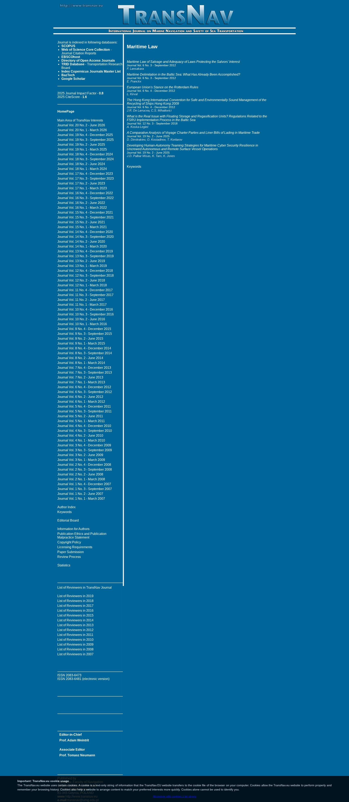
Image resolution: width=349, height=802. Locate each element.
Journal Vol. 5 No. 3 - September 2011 (84, 411)
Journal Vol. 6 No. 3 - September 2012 (84, 392)
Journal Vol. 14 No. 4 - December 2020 (85, 232)
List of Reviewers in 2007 (75, 654)
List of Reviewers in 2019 (75, 596)
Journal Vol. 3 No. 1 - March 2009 (81, 460)
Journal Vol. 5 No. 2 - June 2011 (80, 416)
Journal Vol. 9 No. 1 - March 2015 (81, 343)
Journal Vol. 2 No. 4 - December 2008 (84, 464)
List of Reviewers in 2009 (75, 644)
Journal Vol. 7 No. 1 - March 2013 (81, 382)
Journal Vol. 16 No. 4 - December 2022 (85, 193)
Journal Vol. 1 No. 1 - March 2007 (81, 498)
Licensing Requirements (74, 547)
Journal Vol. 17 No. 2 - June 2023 (81, 183)
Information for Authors (73, 529)
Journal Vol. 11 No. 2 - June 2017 (81, 299)
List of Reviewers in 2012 (75, 630)
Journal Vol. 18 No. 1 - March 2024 (82, 169)
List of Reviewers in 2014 (75, 620)
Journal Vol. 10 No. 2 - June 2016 (81, 319)
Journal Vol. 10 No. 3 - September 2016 (85, 314)
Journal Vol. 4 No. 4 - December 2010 (84, 426)
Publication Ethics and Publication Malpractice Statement (81, 535)
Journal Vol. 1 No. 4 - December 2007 (84, 484)
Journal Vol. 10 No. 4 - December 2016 (85, 309)
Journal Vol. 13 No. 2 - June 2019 (81, 261)
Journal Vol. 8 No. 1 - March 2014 (81, 363)
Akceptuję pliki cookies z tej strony (174, 796)
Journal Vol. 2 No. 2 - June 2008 (80, 474)
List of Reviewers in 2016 (75, 610)
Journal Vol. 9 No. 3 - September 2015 (84, 333)
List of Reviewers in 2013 (75, 625)
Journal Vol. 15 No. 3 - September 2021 (85, 217)
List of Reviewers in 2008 (75, 649)
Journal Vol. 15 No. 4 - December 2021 (85, 212)
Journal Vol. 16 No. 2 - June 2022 (81, 202)
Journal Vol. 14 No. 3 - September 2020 (85, 236)
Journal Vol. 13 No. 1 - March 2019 (82, 266)
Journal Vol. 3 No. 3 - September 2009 (84, 450)
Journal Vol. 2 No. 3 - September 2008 (84, 469)
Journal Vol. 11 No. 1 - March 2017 (82, 304)
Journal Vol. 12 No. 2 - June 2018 (81, 280)
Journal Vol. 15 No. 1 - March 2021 (82, 227)
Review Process (69, 557)
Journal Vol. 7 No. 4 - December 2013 (84, 367)
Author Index (66, 507)
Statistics (63, 565)
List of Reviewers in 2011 (75, 635)
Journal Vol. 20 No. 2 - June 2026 (81, 125)
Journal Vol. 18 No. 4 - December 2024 (85, 154)
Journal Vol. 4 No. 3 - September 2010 (84, 430)
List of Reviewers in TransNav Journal (84, 587)
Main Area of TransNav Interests (80, 120)
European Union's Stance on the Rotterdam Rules (162, 87)
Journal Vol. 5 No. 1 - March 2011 (81, 421)
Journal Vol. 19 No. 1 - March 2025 (82, 149)
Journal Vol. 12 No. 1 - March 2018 (82, 285)
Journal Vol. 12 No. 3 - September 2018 (85, 275)
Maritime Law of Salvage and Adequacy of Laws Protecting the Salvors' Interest (183, 61)
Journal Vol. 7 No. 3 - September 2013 (84, 372)
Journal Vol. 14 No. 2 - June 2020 (81, 241)
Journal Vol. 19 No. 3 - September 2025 (85, 139)
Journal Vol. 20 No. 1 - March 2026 (82, 130)
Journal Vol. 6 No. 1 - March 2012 (81, 401)
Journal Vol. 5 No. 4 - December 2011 (84, 406)
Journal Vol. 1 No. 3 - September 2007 (84, 489)
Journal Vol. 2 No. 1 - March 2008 (81, 479)
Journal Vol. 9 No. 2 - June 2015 (80, 338)
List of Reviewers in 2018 (75, 601)
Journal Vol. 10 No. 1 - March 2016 (82, 324)
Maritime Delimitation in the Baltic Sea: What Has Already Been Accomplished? (183, 74)
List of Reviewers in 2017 (75, 605)
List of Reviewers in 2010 (75, 639)
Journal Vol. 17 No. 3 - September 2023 (85, 178)
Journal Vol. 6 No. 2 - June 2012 (80, 396)
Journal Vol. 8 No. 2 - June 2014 (80, 358)
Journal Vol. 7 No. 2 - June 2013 (80, 377)
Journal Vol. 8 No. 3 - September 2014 (84, 353)
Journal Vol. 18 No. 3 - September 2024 (85, 159)
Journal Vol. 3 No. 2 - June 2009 (80, 455)
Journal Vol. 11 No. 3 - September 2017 (85, 295)
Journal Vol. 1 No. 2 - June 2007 (80, 493)
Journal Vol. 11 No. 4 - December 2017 (85, 290)
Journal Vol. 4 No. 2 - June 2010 (80, 435)
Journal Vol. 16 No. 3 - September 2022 (85, 198)
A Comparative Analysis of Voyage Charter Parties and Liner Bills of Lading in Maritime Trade (193, 132)
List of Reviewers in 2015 (75, 615)
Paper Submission (70, 552)
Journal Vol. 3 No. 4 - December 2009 (84, 445)
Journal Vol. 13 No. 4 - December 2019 (85, 251)
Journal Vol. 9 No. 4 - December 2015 (84, 329)
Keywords (64, 512)
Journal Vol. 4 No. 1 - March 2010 (81, 440)
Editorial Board (68, 520)
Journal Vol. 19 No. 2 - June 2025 (81, 144)
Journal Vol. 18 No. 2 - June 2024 (81, 164)
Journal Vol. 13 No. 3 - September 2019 (85, 256)
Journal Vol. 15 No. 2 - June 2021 (81, 222)
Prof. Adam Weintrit (74, 740)
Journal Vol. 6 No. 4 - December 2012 (84, 387)
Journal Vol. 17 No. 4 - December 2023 (85, 173)
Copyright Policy (69, 542)
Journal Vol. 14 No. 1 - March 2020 (82, 246)
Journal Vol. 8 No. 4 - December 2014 (84, 348)
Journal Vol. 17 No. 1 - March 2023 (82, 188)
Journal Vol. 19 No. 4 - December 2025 (85, 135)
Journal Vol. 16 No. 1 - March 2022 (82, 207)
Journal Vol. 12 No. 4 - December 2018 (85, 270)
